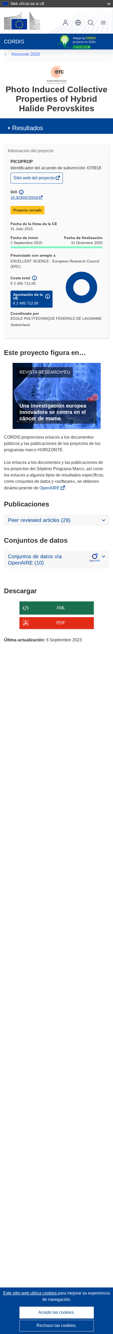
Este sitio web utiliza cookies (30, 1293)
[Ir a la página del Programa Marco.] (56, 74)
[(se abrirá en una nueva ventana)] (22, 20)
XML (60, 608)
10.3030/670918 (24, 197)
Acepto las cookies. (56, 1312)
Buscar (90, 22)
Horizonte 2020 (25, 54)
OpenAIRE (50, 488)
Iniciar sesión (65, 22)
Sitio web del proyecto (34, 179)
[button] (78, 22)
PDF (60, 623)
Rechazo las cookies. (56, 1325)
